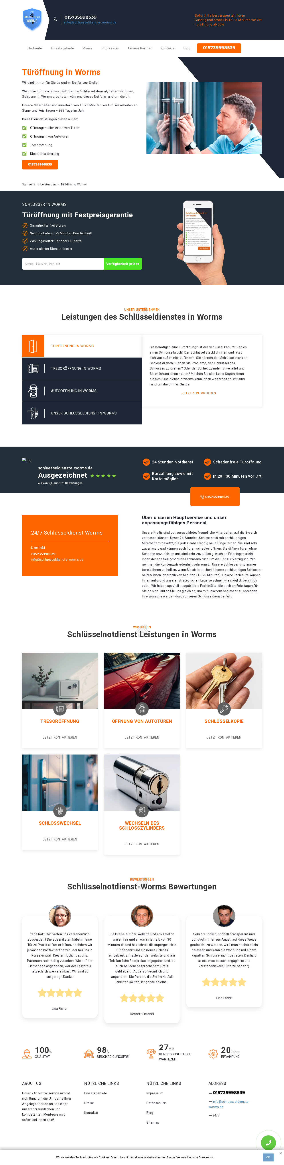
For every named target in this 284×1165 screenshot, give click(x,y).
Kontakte (168, 48)
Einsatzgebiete (62, 48)
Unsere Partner (140, 48)
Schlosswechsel (60, 823)
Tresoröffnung (59, 721)
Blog (186, 48)
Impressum (110, 48)
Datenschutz (156, 1103)
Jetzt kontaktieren (199, 393)
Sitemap (152, 1122)
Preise (88, 48)
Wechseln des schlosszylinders (142, 825)
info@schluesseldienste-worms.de (90, 22)
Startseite (34, 48)
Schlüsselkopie (224, 721)
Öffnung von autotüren (142, 721)
